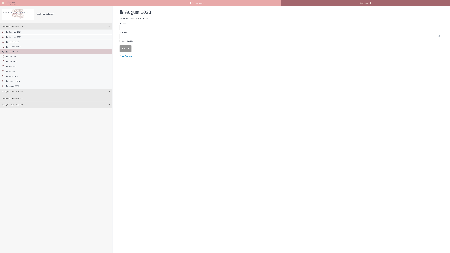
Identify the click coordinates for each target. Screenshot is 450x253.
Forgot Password (126, 56)
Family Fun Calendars (45, 14)
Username (123, 24)
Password (123, 32)
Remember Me (127, 41)
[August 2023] (18, 14)
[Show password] (439, 36)
